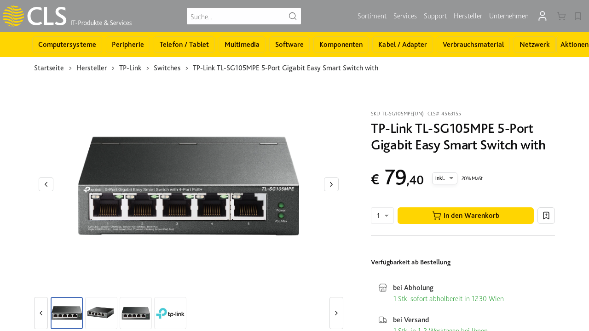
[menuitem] (372, 16)
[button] (466, 215)
